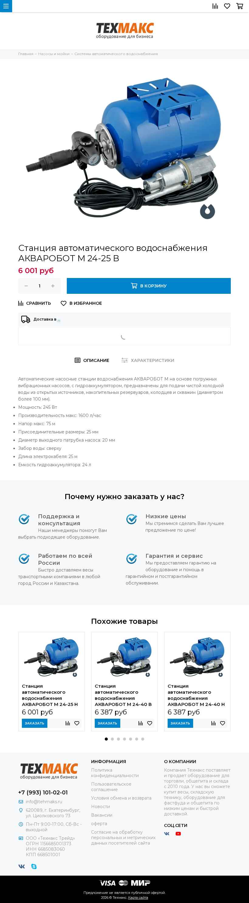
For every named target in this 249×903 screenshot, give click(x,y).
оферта (99, 823)
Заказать (34, 723)
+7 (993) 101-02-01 (43, 792)
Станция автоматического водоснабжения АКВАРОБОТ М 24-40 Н (196, 695)
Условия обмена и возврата (121, 798)
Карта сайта (138, 897)
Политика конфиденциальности (115, 772)
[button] (106, 739)
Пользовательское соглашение (111, 786)
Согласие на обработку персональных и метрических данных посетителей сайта (123, 837)
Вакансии (101, 815)
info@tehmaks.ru (44, 801)
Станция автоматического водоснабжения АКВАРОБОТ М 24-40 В (123, 695)
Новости (100, 806)
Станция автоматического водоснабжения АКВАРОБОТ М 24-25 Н (50, 695)
